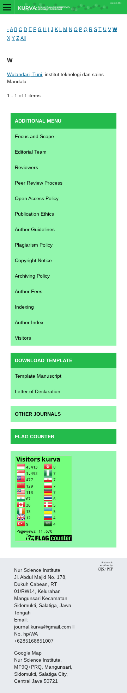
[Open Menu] (7, 7)
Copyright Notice (33, 260)
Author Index (29, 322)
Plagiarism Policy (34, 245)
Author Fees (28, 291)
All (23, 38)
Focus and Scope (34, 136)
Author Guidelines (35, 229)
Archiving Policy (32, 276)
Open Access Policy (37, 198)
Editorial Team (31, 152)
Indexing (24, 307)
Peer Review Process (38, 183)
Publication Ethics (34, 214)
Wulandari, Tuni (24, 74)
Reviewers (26, 167)
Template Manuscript (38, 376)
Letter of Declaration (37, 391)
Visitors (23, 338)
